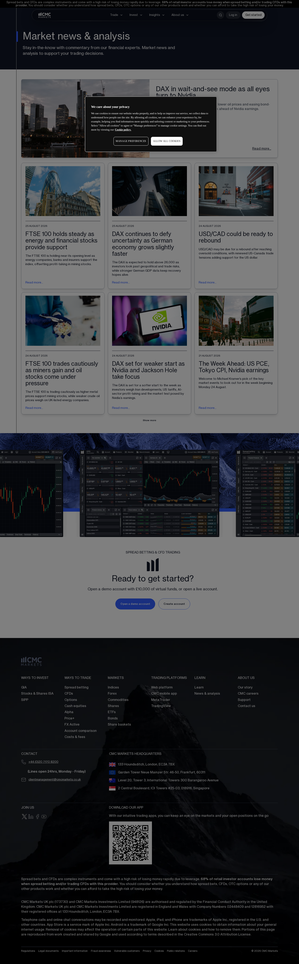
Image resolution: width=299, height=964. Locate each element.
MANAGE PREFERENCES (131, 141)
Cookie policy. (123, 129)
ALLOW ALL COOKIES (166, 141)
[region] (151, 124)
